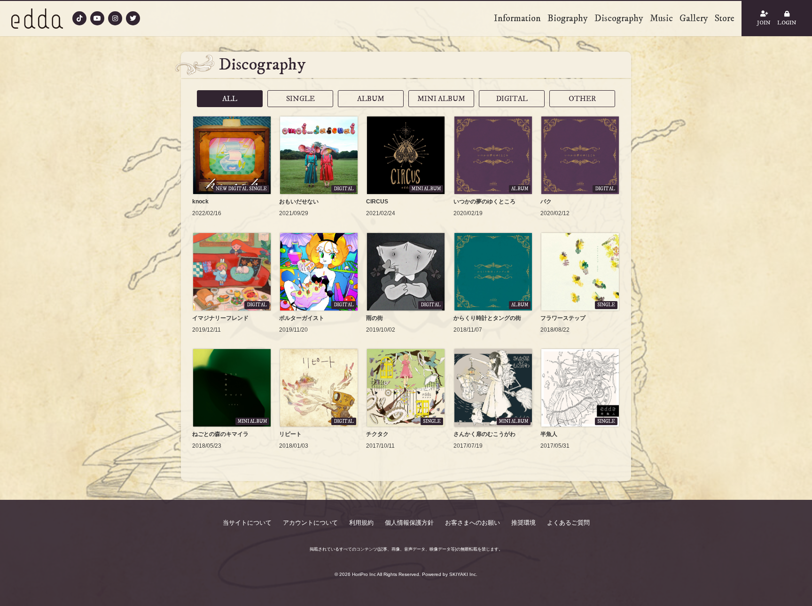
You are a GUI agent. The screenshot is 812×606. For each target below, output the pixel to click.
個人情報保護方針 (409, 522)
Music (661, 18)
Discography (618, 18)
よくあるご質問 (568, 522)
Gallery (693, 18)
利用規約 (361, 522)
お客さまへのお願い (472, 522)
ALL (229, 98)
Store (724, 18)
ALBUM (370, 98)
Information (517, 18)
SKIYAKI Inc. (463, 574)
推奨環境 (523, 522)
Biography (567, 18)
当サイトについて (247, 522)
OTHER (582, 98)
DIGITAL (512, 98)
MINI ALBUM (441, 98)
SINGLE (300, 98)
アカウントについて (310, 522)
